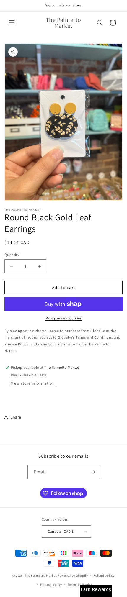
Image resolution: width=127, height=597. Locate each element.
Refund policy (103, 575)
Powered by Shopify (73, 575)
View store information (33, 383)
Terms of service (80, 585)
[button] (11, 22)
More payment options (63, 318)
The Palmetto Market (41, 575)
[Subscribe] (93, 472)
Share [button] (15, 417)
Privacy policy (51, 585)
